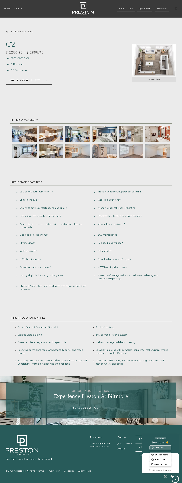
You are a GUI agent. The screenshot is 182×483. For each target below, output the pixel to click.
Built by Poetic (84, 470)
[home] (70, 8)
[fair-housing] (165, 476)
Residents (162, 8)
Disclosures (69, 470)
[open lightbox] (154, 60)
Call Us (18, 8)
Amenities (23, 459)
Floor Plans (11, 459)
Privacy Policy (54, 470)
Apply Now (144, 8)
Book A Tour (126, 8)
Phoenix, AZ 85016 (99, 446)
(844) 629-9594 (125, 443)
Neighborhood (45, 459)
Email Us (121, 448)
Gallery (33, 459)
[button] (176, 8)
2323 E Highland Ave (100, 443)
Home (7, 8)
